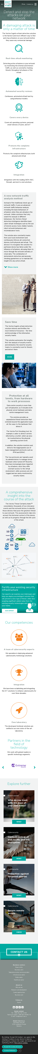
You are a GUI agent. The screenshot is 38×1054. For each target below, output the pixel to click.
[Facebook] (22, 1007)
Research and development (19, 990)
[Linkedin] (14, 1007)
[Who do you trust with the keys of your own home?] (19, 806)
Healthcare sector (19, 980)
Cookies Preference (9, 1050)
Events (19, 1002)
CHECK (19, 932)
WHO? (18, 822)
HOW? (18, 859)
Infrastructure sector (19, 975)
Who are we (19, 987)
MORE (9, 357)
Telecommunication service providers (19, 972)
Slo (2, 4)
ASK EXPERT (9, 611)
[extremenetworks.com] (19, 765)
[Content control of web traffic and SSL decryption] (19, 843)
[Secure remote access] (19, 916)
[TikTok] (19, 1007)
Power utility (19, 967)
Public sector (19, 977)
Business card (19, 995)
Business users (19, 970)
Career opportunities (19, 992)
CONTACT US (19, 952)
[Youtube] (17, 1007)
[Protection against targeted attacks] (19, 879)
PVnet (23, 4)
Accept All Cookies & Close (12, 1047)
